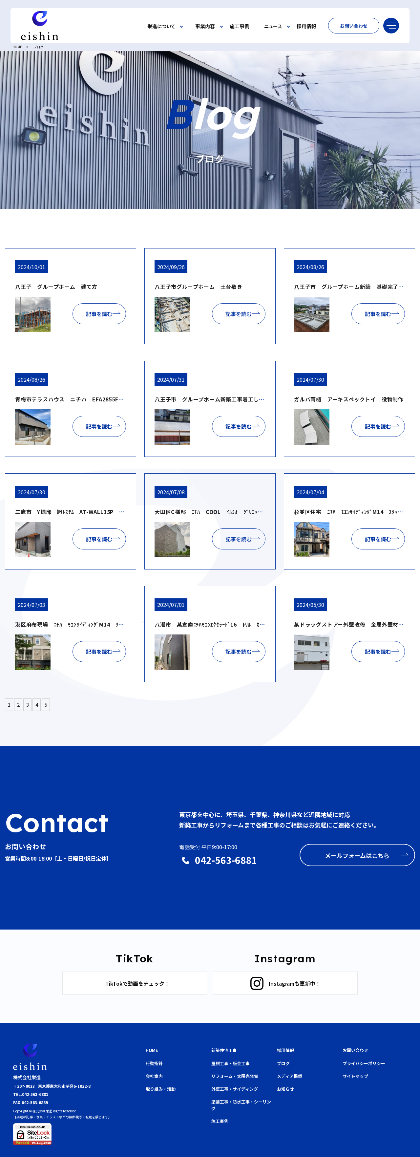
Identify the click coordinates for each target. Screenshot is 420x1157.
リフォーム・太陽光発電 (234, 1076)
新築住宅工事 (224, 1050)
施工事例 (239, 26)
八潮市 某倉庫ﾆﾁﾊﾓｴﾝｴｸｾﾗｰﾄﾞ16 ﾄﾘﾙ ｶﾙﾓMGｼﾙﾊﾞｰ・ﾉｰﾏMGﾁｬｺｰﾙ (242, 624)
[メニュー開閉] (391, 26)
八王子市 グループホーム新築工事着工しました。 (218, 399)
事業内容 (205, 26)
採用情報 (306, 26)
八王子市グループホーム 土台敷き (198, 286)
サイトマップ (355, 1076)
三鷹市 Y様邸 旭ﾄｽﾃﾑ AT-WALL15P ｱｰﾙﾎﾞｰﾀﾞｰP (84, 512)
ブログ (283, 1063)
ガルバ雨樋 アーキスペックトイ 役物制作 (349, 399)
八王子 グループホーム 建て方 (56, 286)
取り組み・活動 (161, 1089)
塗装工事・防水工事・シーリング (241, 1105)
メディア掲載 (289, 1076)
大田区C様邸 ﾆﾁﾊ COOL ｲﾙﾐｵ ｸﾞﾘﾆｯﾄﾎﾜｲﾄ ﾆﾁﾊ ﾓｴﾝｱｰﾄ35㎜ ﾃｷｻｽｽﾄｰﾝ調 (255, 512)
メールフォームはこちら (357, 855)
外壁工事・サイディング (234, 1089)
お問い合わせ (354, 25)
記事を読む (99, 314)
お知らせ (285, 1089)
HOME (17, 46)
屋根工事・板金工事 (230, 1063)
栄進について (161, 26)
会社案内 (154, 1076)
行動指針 (154, 1063)
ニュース (273, 26)
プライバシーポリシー (364, 1063)
